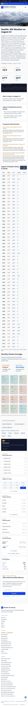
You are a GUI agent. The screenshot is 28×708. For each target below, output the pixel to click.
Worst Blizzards (4, 671)
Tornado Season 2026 (6, 666)
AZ (17, 487)
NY (23, 482)
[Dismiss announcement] (26, 3)
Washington (7, 11)
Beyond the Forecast (5, 645)
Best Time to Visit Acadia (6, 683)
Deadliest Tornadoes (6, 681)
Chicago (3, 621)
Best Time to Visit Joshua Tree (8, 696)
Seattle (14, 11)
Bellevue (23, 433)
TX (10, 482)
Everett (3, 436)
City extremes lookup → (14, 553)
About (20, 1)
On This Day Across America (8, 420)
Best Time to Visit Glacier (7, 685)
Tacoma (10, 433)
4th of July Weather (5, 673)
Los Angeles (4, 619)
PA (10, 485)
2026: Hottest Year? (5, 658)
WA (23, 487)
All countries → (14, 514)
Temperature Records (6, 642)
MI (10, 487)
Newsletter (25, 1)
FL (17, 482)
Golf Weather (4, 640)
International (4, 636)
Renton (9, 436)
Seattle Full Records (6, 424)
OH (17, 485)
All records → (14, 550)
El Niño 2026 (4, 660)
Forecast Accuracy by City (7, 647)
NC (4, 487)
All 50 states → (14, 491)
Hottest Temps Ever (5, 664)
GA (23, 485)
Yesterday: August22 (19, 424)
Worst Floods (4, 679)
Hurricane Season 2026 (6, 662)
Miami (2, 623)
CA (4, 482)
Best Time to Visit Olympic (7, 694)
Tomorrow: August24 (7, 427)
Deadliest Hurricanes (5, 670)
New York (3, 617)
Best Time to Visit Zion (6, 690)
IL (4, 485)
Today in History (4, 649)
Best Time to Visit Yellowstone (8, 688)
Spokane (4, 433)
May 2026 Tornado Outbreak (7, 675)
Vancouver (16, 433)
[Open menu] (25, 7)
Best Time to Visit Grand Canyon (8, 686)
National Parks (4, 638)
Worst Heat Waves (5, 668)
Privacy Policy (4, 653)
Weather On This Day (7, 63)
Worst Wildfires (4, 677)
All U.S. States (4, 634)
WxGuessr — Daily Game (7, 632)
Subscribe (14, 593)
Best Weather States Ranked (7, 692)
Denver (2, 625)
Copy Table (24, 167)
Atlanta (3, 627)
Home (2, 11)
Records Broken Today (6, 643)
